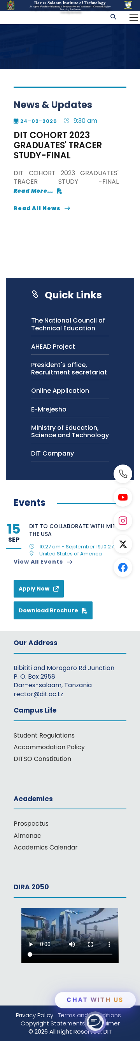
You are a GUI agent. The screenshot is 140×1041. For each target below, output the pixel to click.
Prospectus (31, 823)
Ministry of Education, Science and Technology (70, 431)
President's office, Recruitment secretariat (69, 368)
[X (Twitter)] (123, 544)
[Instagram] (123, 520)
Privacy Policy (37, 1015)
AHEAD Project (53, 346)
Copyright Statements (55, 1023)
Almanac (27, 835)
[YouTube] (123, 497)
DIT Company (52, 453)
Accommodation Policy (49, 747)
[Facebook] (123, 567)
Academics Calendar (46, 847)
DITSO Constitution (42, 758)
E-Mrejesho (48, 409)
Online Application (60, 390)
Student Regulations (44, 735)
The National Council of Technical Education (68, 324)
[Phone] (123, 474)
